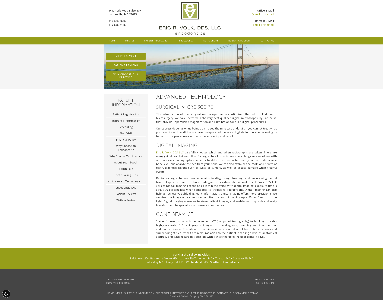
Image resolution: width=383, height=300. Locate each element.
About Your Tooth (125, 162)
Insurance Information (125, 120)
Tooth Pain (126, 169)
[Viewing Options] (6, 294)
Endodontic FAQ (125, 187)
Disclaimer (240, 292)
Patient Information (156, 41)
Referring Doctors (239, 41)
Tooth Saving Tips (126, 175)
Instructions (210, 41)
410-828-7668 (117, 21)
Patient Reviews (126, 194)
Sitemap (253, 292)
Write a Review (125, 200)
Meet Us (129, 41)
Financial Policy (126, 139)
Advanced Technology (126, 181)
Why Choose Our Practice (126, 156)
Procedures (186, 41)
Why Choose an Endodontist (126, 148)
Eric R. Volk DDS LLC (170, 152)
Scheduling (126, 127)
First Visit (126, 133)
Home (112, 41)
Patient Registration (126, 114)
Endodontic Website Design (183, 296)
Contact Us (267, 41)
